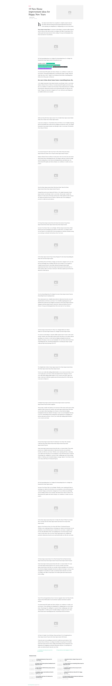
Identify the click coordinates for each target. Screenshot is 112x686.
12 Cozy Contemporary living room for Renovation (44, 660)
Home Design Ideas (31, 684)
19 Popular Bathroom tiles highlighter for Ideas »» (65, 650)
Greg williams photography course (60, 66)
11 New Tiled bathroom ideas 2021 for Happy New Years (73, 673)
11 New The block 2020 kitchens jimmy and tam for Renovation (45, 668)
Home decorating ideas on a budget (45, 66)
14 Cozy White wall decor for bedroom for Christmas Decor (44, 677)
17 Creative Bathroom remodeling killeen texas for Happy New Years (73, 664)
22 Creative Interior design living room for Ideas (73, 660)
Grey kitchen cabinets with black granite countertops (49, 65)
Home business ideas (51, 63)
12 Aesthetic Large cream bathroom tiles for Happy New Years (44, 673)
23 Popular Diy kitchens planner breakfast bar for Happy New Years (45, 664)
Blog (30, 6)
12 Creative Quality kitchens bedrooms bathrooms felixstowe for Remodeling (73, 677)
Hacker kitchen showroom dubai (44, 68)
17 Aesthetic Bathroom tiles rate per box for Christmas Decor (72, 668)
